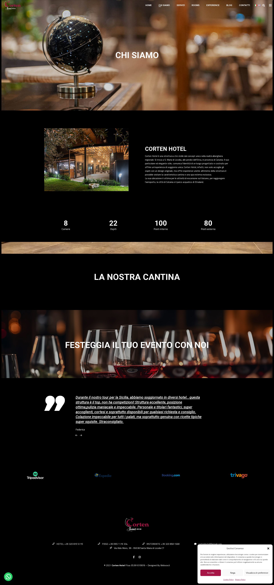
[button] (268, 548)
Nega (232, 573)
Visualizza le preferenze (257, 573)
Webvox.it (165, 565)
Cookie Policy (228, 579)
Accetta (210, 573)
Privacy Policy (240, 579)
